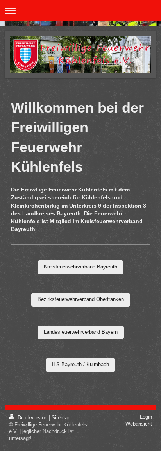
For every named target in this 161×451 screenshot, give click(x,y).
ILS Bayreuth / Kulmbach (80, 364)
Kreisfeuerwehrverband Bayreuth (80, 267)
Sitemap (61, 418)
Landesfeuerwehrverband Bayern (81, 332)
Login (146, 417)
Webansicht (138, 424)
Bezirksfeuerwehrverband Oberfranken (81, 299)
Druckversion (32, 418)
